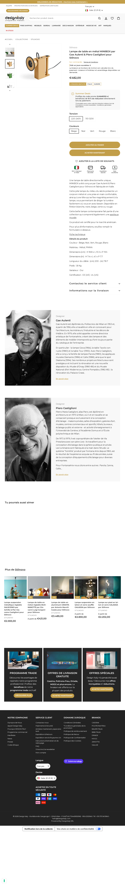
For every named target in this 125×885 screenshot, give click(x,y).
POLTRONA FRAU (99, 726)
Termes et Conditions (91, 62)
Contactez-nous (42, 723)
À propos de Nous (15, 723)
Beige (74, 131)
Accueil (9, 39)
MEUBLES (38, 25)
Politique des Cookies (72, 741)
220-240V (76, 119)
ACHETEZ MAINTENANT (62, 696)
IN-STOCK (9, 30)
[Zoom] (39, 65)
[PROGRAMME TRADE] (23, 660)
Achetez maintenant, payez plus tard (48, 730)
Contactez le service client (88, 283)
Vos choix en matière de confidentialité (75, 829)
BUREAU (46, 25)
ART (99, 25)
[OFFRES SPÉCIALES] (101, 660)
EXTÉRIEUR (80, 25)
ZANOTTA (95, 742)
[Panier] (118, 18)
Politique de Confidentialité (75, 738)
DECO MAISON (68, 25)
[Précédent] (10, 45)
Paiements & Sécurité (44, 726)
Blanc (113, 131)
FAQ (37, 746)
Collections (21, 39)
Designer (60, 316)
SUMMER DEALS (12, 25)
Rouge (102, 131)
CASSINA (95, 723)
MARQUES (107, 25)
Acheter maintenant (95, 153)
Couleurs (74, 126)
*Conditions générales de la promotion (74, 727)
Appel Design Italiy (15, 726)
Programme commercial (17, 732)
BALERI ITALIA (97, 729)
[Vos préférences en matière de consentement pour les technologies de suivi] (4, 880)
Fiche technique (77, 234)
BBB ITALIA (96, 732)
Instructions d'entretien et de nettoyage (47, 742)
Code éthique (13, 745)
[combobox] (65, 18)
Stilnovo (35, 39)
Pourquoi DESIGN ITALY (17, 729)
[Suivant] (10, 90)
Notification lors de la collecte (39, 829)
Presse (10, 742)
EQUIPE (9, 6)
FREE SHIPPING (26, 25)
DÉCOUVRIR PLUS (23, 695)
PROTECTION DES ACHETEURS (25, 6)
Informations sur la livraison (89, 290)
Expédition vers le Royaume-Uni (48, 738)
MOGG (94, 739)
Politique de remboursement (75, 731)
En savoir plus (62, 379)
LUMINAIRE (56, 25)
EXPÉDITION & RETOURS (49, 6)
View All (95, 745)
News (10, 739)
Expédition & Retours (44, 734)
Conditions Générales (72, 723)
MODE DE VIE (91, 25)
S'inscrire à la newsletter (45, 749)
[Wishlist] (112, 18)
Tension (73, 114)
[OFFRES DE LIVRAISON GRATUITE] (62, 660)
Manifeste (11, 735)
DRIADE (95, 735)
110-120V (89, 119)
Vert (92, 131)
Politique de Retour (71, 734)
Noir (83, 131)
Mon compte (41, 753)
